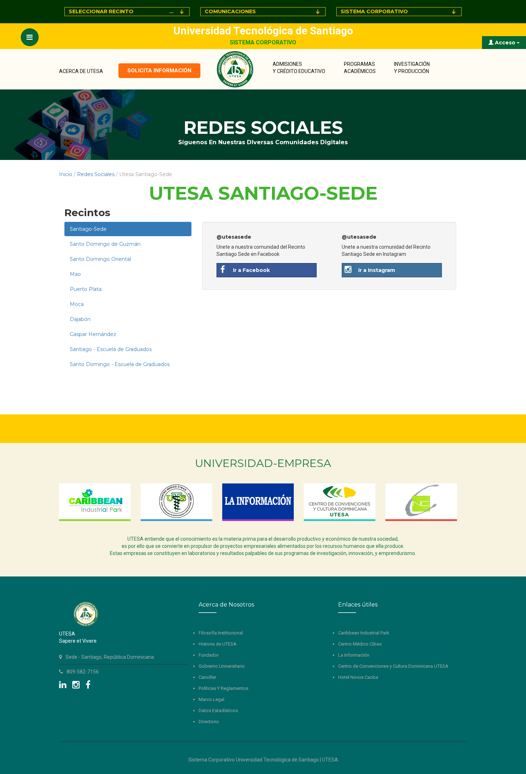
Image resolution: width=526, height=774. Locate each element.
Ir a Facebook (251, 270)
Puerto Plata (86, 289)
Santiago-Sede (88, 229)
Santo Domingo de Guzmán (105, 244)
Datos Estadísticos (218, 710)
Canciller (207, 677)
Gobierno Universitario (222, 666)
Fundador (209, 655)
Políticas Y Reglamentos (223, 688)
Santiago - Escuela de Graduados (111, 349)
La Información (353, 655)
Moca (77, 304)
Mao (75, 274)
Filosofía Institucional (221, 633)
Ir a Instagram (376, 270)
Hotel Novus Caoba (358, 677)
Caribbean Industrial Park (363, 633)
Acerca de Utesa (81, 71)
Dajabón (80, 319)
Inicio (65, 174)
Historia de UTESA (218, 644)
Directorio (209, 721)
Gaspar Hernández (93, 334)
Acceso (505, 42)
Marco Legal (211, 699)
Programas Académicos (360, 67)
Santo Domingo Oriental (100, 259)
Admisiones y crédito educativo (299, 67)
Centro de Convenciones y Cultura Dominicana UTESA (393, 666)
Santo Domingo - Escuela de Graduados (120, 364)
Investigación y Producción (412, 67)
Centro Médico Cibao (360, 644)
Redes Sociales (96, 174)
